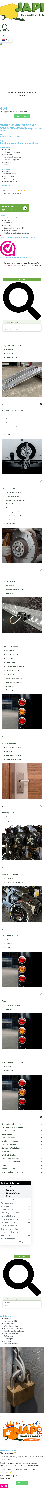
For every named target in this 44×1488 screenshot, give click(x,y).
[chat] (0, 235)
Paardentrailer (8, 1001)
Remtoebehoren (8, 488)
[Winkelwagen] (3, 36)
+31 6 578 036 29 (10, 136)
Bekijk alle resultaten (11, 329)
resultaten (8, 326)
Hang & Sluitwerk (9, 743)
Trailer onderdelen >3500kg (13, 1063)
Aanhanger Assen (9, 813)
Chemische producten (11, 936)
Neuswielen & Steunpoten (12, 411)
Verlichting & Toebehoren (12, 646)
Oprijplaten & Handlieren (12, 345)
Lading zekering (8, 577)
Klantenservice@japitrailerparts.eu (19, 143)
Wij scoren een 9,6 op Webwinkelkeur (14, 257)
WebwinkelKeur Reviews (10, 265)
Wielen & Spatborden (10, 874)
